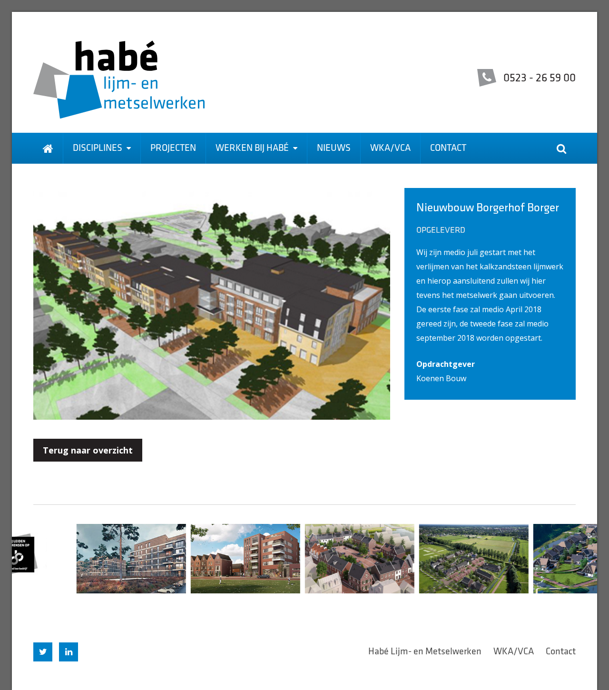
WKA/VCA (390, 148)
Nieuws (334, 148)
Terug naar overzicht (88, 450)
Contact (448, 148)
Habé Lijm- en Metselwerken (424, 652)
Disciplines (98, 148)
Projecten (173, 148)
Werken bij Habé (253, 148)
